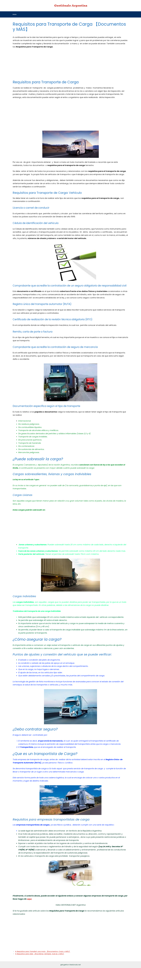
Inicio (15, 14)
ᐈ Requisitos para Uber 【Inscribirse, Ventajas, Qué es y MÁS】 (39, 954)
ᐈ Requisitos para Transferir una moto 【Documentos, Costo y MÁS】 (42, 951)
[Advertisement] (70, 65)
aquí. (29, 899)
